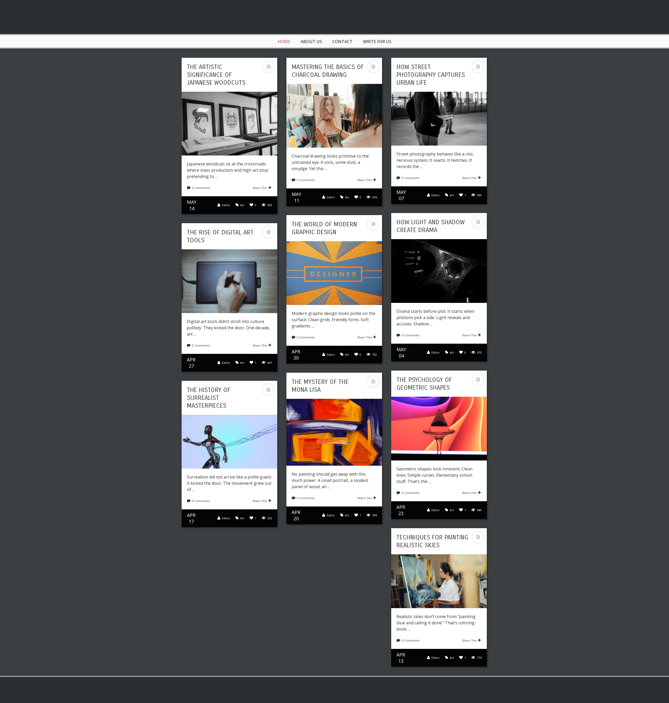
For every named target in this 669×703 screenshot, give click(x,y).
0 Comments (201, 188)
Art (242, 205)
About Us (311, 41)
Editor (226, 205)
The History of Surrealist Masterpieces (208, 397)
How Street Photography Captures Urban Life (430, 74)
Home (284, 41)
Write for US (377, 41)
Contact (342, 41)
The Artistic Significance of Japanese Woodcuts (216, 74)
